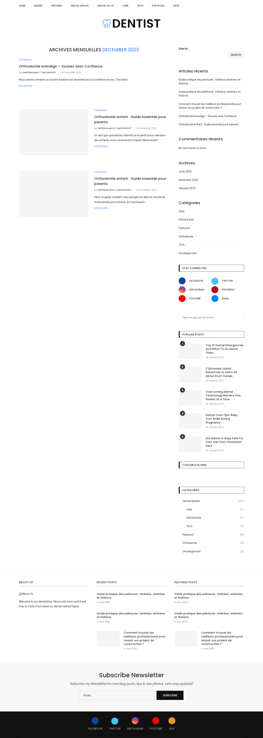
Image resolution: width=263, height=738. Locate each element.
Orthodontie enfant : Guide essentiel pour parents (209, 124)
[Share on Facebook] (90, 91)
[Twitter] (225, 5)
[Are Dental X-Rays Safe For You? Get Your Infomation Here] (190, 444)
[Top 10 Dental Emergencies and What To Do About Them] (190, 351)
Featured (184, 228)
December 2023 (188, 179)
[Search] (242, 5)
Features (56, 5)
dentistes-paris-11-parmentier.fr (39, 72)
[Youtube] (233, 5)
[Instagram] (229, 5)
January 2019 (187, 188)
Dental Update (80, 5)
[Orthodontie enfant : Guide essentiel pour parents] (53, 132)
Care (125, 5)
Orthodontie (186, 236)
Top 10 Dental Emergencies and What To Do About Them (224, 349)
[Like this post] (86, 91)
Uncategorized (188, 253)
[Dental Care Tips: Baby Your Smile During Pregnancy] (190, 421)
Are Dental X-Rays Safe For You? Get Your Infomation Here (225, 442)
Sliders (38, 5)
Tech (140, 5)
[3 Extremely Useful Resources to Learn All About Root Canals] (190, 374)
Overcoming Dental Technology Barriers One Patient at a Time (223, 395)
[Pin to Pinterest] (98, 91)
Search (183, 48)
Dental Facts (105, 5)
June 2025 (185, 171)
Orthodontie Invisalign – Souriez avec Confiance (60, 66)
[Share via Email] (102, 91)
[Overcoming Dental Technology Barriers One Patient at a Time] (190, 397)
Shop (176, 5)
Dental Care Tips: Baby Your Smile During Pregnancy (222, 418)
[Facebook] (220, 5)
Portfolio (158, 5)
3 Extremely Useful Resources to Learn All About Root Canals (221, 372)
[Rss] (237, 5)
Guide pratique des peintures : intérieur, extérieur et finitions (131, 596)
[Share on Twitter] (94, 91)
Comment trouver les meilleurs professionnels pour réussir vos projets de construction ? (145, 638)
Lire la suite (26, 85)
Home (22, 5)
